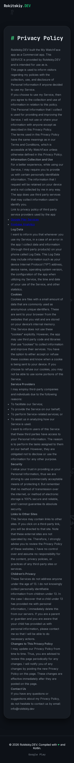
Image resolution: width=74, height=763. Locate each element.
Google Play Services (25, 219)
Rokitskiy (17, 5)
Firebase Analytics (23, 224)
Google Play (37, 754)
